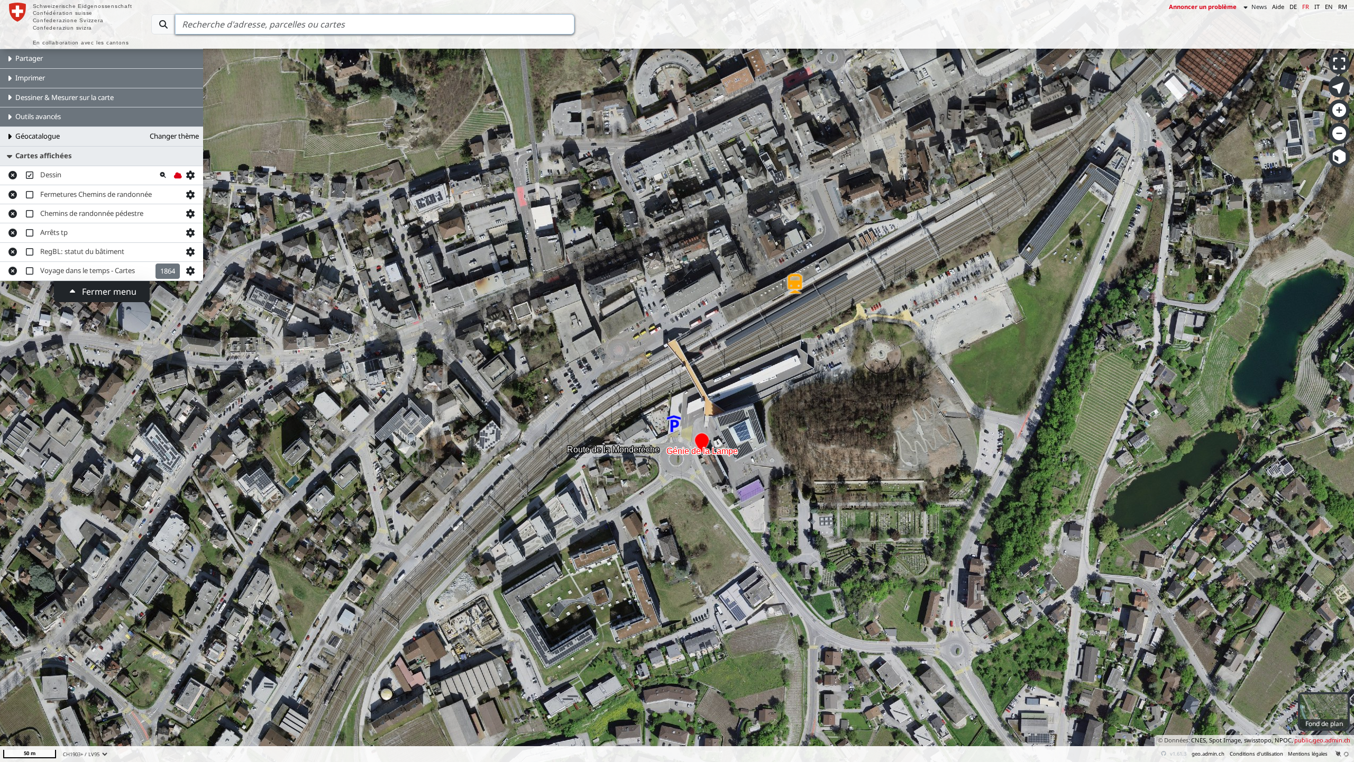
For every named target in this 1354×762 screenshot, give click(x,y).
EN (1329, 7)
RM (1342, 7)
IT (1317, 7)
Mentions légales (1308, 753)
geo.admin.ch (1208, 753)
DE (1293, 7)
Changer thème (174, 136)
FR (1305, 7)
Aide (1278, 7)
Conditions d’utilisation (1256, 753)
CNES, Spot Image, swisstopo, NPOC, (1242, 740)
